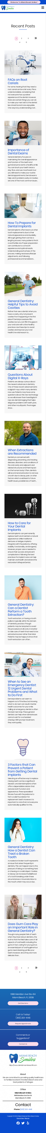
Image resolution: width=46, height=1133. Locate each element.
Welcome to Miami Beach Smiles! (23, 2)
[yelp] (27, 1124)
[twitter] (23, 1124)
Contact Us (23, 1044)
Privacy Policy (20, 1118)
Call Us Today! (23, 1016)
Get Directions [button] (23, 1003)
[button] (43, 7)
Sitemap (27, 1118)
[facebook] (18, 1124)
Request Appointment (23, 1023)
